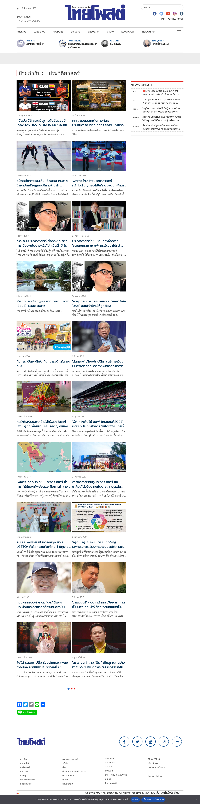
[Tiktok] (181, 14)
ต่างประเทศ (93, 32)
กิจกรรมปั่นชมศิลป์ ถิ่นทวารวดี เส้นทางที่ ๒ (43, 363)
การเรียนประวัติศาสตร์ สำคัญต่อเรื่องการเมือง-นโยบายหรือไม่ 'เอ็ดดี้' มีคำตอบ (42, 246)
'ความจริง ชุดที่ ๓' (35, 44)
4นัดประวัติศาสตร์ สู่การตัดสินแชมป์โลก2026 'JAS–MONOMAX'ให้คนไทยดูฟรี (43, 125)
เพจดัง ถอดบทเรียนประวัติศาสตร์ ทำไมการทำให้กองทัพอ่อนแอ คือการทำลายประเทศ (44, 486)
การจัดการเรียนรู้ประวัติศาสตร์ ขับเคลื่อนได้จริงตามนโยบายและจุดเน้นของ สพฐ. (96, 486)
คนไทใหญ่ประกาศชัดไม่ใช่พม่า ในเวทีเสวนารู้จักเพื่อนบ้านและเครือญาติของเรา (42, 426)
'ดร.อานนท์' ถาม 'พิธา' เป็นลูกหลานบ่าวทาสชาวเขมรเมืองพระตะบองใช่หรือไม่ (98, 665)
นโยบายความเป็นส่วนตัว (153, 799)
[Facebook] (154, 14)
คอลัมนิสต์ (58, 32)
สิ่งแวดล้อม (67, 783)
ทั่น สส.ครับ (115, 44)
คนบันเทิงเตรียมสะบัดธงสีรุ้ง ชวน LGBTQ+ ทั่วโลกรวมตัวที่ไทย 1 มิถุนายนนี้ (44, 547)
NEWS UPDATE (142, 85)
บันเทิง (110, 32)
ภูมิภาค (65, 779)
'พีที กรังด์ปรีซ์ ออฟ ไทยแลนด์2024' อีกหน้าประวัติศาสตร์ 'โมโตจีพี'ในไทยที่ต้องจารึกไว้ (98, 426)
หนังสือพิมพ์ (127, 32)
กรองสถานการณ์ (70, 759)
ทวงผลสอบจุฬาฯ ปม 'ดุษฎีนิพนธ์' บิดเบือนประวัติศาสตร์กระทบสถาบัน (41, 604)
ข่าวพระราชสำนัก (27, 779)
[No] (196, 799)
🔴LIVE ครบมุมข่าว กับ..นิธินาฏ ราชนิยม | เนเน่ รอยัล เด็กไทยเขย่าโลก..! (160, 92)
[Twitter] (161, 14)
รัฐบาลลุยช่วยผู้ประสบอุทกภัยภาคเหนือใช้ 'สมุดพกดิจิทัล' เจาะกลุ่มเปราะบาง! (161, 118)
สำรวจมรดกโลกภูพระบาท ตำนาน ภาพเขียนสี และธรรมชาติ (43, 303)
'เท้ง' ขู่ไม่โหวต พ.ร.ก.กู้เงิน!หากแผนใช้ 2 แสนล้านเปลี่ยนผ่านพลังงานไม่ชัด (161, 101)
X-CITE (108, 766)
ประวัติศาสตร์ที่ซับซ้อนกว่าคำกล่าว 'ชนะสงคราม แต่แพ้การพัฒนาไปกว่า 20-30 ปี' (96, 246)
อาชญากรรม (110, 762)
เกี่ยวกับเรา (153, 763)
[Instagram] (174, 14)
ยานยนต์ (109, 770)
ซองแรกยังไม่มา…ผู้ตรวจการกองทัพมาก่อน (82, 45)
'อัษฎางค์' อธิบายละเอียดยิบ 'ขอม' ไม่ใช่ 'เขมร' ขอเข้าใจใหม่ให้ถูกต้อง (99, 303)
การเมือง (21, 32)
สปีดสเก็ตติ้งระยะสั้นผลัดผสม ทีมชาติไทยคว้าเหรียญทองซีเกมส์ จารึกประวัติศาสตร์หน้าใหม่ (42, 185)
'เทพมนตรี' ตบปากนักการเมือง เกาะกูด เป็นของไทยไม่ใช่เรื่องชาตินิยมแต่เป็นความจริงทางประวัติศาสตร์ (98, 607)
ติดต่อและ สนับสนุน (157, 767)
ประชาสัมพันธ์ (68, 775)
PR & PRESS (154, 759)
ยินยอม (135, 799)
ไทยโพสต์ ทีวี (148, 32)
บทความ (24, 771)
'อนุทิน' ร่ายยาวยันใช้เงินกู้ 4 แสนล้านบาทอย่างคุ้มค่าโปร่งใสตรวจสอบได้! (161, 110)
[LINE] (177, 741)
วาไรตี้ (65, 763)
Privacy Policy (155, 775)
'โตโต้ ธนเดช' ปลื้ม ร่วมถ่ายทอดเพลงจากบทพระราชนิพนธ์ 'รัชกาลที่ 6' (42, 665)
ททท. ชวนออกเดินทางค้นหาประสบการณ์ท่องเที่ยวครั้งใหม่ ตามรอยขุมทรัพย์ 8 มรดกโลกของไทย (99, 125)
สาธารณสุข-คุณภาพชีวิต (116, 774)
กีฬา (64, 767)
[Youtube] (168, 14)
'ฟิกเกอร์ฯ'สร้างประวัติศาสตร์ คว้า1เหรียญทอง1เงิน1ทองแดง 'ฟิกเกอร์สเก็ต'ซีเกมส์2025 (98, 185)
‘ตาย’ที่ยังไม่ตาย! (160, 44)
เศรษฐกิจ (75, 32)
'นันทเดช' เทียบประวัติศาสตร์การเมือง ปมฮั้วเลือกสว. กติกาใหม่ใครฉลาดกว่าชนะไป (97, 366)
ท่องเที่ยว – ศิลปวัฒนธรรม (74, 771)
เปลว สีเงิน (39, 32)
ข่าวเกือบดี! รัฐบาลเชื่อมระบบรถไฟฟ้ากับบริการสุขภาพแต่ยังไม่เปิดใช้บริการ (161, 127)
